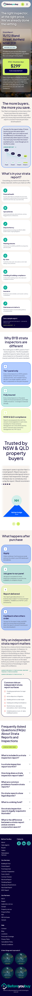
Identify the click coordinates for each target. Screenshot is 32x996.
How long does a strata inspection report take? (12, 774)
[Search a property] (22, 4)
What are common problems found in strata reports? (13, 784)
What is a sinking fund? (11, 802)
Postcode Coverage (7, 936)
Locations (4, 934)
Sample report (8, 325)
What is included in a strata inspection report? (13, 756)
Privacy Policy (5, 939)
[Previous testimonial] (14, 524)
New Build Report (6, 887)
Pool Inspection (6, 869)
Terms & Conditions (7, 944)
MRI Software (5, 917)
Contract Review (6, 877)
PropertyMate (5, 912)
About (3, 842)
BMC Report (5, 890)
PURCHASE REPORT (16, 71)
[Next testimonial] (18, 524)
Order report (8, 147)
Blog (2, 931)
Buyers (3, 848)
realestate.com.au (7, 904)
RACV (3, 899)
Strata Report (5, 866)
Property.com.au (6, 909)
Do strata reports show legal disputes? (12, 794)
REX (2, 914)
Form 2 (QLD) (5, 874)
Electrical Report (6, 879)
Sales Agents (5, 845)
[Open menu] (27, 4)
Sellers (3, 850)
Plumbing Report (6, 882)
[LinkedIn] (24, 843)
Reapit (3, 901)
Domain (3, 906)
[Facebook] (19, 843)
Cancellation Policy (7, 942)
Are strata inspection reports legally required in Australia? (13, 811)
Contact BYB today (9, 747)
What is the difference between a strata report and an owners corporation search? (12, 823)
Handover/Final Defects (8, 885)
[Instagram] (29, 843)
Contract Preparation (7, 871)
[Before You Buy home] (10, 4)
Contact (3, 928)
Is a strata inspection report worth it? (11, 765)
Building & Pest (6, 863)
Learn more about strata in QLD (11, 674)
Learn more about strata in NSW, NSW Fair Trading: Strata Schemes (14, 671)
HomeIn (3, 920)
